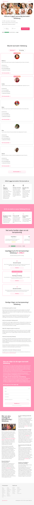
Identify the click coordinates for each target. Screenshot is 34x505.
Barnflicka (13, 490)
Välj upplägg (21, 50)
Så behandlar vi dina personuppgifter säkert (17, 405)
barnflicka (27, 435)
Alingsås (3, 439)
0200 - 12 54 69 (23, 500)
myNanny (9, 374)
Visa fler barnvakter (16, 171)
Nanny (3, 487)
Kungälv (24, 380)
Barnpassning (14, 489)
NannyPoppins (14, 374)
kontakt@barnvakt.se (18, 500)
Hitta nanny (13, 491)
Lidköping (6, 438)
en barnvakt (27, 458)
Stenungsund (13, 438)
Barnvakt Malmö (19, 489)
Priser (18, 492)
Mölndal (18, 380)
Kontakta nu (17, 267)
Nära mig (12, 50)
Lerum (10, 438)
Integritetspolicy (19, 493)
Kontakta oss (16, 403)
